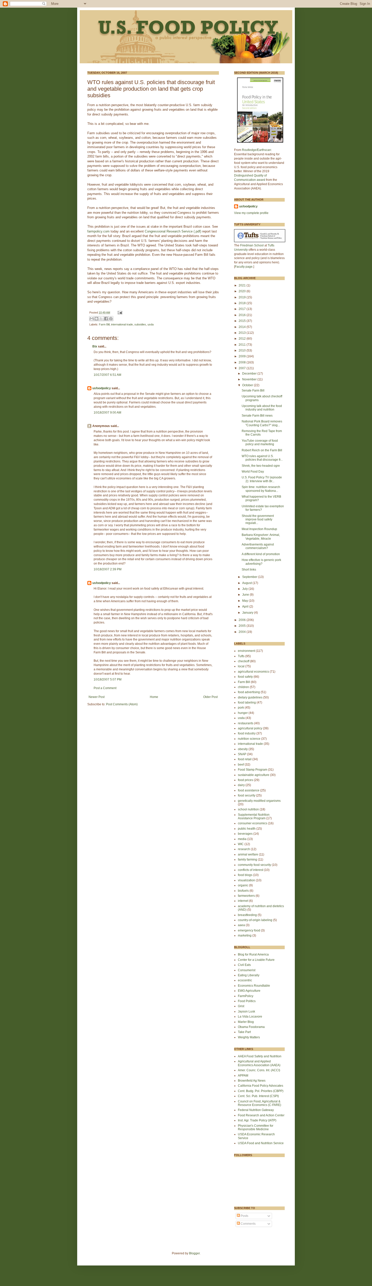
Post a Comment (105, 688)
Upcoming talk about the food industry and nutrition (262, 407)
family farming (247, 859)
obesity (243, 749)
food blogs (245, 875)
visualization (246, 880)
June (246, 594)
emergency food (249, 930)
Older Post (210, 697)
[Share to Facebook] (106, 318)
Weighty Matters (249, 1037)
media (242, 839)
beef (241, 764)
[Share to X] (101, 318)
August (247, 583)
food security (246, 795)
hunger (243, 713)
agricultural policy (250, 728)
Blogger (194, 1253)
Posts (244, 1216)
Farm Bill (104, 324)
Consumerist (246, 970)
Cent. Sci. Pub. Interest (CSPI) (258, 1096)
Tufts (241, 656)
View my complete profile (251, 213)
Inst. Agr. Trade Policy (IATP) (257, 1120)
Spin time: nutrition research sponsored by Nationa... (261, 488)
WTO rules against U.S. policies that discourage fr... (262, 457)
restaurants (245, 723)
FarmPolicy (245, 996)
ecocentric (245, 980)
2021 (242, 285)
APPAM (243, 1075)
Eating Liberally (248, 975)
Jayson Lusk (246, 1011)
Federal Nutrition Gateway (256, 1110)
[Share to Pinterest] (110, 318)
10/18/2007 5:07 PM (107, 679)
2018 (242, 303)
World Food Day (253, 471)
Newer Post (97, 697)
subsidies (140, 324)
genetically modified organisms (259, 801)
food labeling (247, 702)
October (248, 385)
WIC (241, 844)
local (241, 666)
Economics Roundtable (254, 985)
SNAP (242, 754)
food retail (245, 759)
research (244, 849)
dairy (241, 785)
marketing (245, 935)
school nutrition (248, 809)
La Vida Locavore (250, 1016)
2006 (242, 620)
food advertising (249, 692)
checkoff (243, 661)
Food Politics (247, 1001)
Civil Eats (244, 965)
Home (154, 697)
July (245, 589)
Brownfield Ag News (251, 1080)
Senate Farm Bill (253, 390)
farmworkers (246, 896)
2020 (242, 291)
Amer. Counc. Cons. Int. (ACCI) (259, 1070)
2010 (242, 350)
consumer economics (252, 823)
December (249, 373)
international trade (122, 324)
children (243, 687)
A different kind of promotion (261, 554)
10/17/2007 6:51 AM (107, 375)
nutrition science (249, 739)
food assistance (248, 790)
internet (243, 901)
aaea (241, 925)
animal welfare (248, 854)
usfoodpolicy (101, 388)
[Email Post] (119, 312)
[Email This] (91, 318)
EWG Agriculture (249, 990)
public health (247, 828)
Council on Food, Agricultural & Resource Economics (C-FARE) (259, 1103)
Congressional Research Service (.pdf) (173, 231)
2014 (242, 327)
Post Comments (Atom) (122, 704)
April (245, 606)
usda (151, 324)
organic (243, 885)
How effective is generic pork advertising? (261, 561)
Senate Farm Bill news (257, 415)
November (249, 379)
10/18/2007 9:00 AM (107, 412)
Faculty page (244, 266)
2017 (242, 309)
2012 (242, 338)
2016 (242, 315)
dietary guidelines (250, 697)
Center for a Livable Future (256, 960)
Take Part (244, 1032)
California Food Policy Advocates (260, 1085)
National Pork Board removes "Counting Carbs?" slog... (262, 423)
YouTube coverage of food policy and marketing (260, 442)
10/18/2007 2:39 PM (107, 569)
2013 (242, 333)
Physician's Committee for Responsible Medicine (255, 1127)
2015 (242, 321)
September (250, 577)
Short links (249, 569)
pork (241, 707)
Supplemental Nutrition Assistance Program (254, 816)
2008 (242, 362)
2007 (242, 368)
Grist (241, 1006)
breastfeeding (247, 915)
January (248, 612)
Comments (248, 1223)
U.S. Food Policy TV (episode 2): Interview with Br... (262, 479)
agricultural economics (253, 671)
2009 (242, 356)
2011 (242, 344)
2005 (242, 626)
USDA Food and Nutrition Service (261, 1143)
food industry (247, 733)
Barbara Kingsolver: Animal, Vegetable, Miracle (261, 536)
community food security (254, 865)
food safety (245, 676)
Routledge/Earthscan (256, 150)
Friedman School (252, 245)
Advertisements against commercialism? (258, 546)
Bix (94, 346)
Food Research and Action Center (261, 1115)
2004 (242, 632)
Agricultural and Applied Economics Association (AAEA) (259, 1063)
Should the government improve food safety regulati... (258, 519)
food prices (245, 780)
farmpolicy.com (98, 231)
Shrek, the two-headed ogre (261, 465)
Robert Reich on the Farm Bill (262, 450)
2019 (242, 297)
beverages (245, 833)
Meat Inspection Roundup (259, 529)
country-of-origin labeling (255, 920)
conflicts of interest (250, 870)
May (245, 600)
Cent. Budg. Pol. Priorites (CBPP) (260, 1091)
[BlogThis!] (96, 318)
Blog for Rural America (253, 954)
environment (246, 651)
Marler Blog (246, 1022)
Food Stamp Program (252, 769)
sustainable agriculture (253, 775)
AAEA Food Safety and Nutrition (259, 1056)
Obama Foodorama (251, 1027)
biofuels (243, 890)
